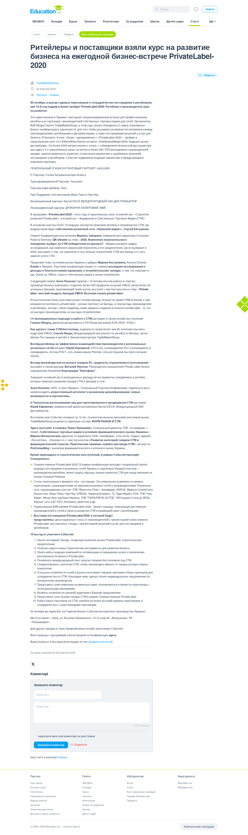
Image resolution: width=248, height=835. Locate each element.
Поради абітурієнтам (138, 796)
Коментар (42, 706)
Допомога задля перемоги (45, 813)
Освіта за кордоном (93, 804)
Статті (36, 34)
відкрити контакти (100, 642)
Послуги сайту (38, 787)
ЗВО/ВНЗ (87, 783)
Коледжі (86, 787)
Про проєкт (36, 783)
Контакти (35, 804)
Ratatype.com (185, 787)
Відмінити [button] (81, 744)
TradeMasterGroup (47, 83)
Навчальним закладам (199, 826)
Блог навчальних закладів (97, 34)
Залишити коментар (50, 745)
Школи (86, 809)
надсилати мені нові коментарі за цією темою (66, 736)
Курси (85, 791)
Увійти (209, 9)
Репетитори (88, 800)
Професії (69, 34)
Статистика (36, 791)
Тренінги (41, 95)
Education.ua (185, 783)
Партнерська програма (43, 796)
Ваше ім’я (42, 695)
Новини (52, 34)
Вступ (130, 783)
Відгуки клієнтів (38, 800)
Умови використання (41, 809)
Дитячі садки (89, 813)
